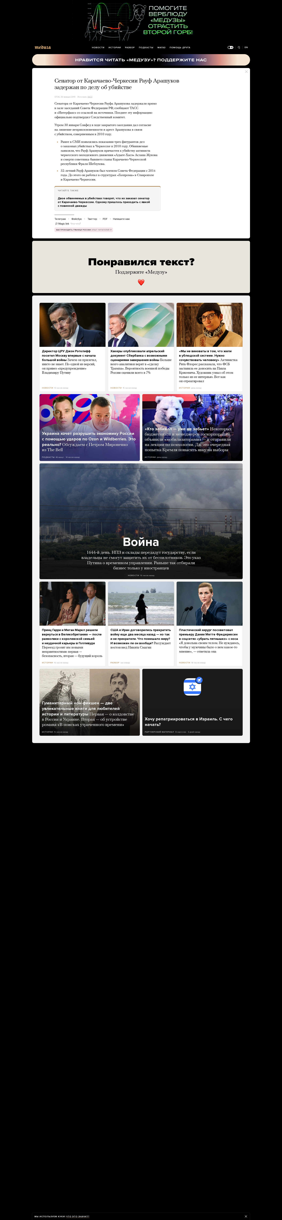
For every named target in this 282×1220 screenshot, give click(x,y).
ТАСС (89, 97)
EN (246, 47)
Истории (115, 47)
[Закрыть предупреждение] (246, 1216)
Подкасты (146, 47)
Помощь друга (180, 47)
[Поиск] (239, 47)
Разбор (130, 47)
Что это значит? (77, 1216)
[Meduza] (42, 47)
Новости (98, 47)
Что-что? (75, 223)
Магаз (161, 47)
